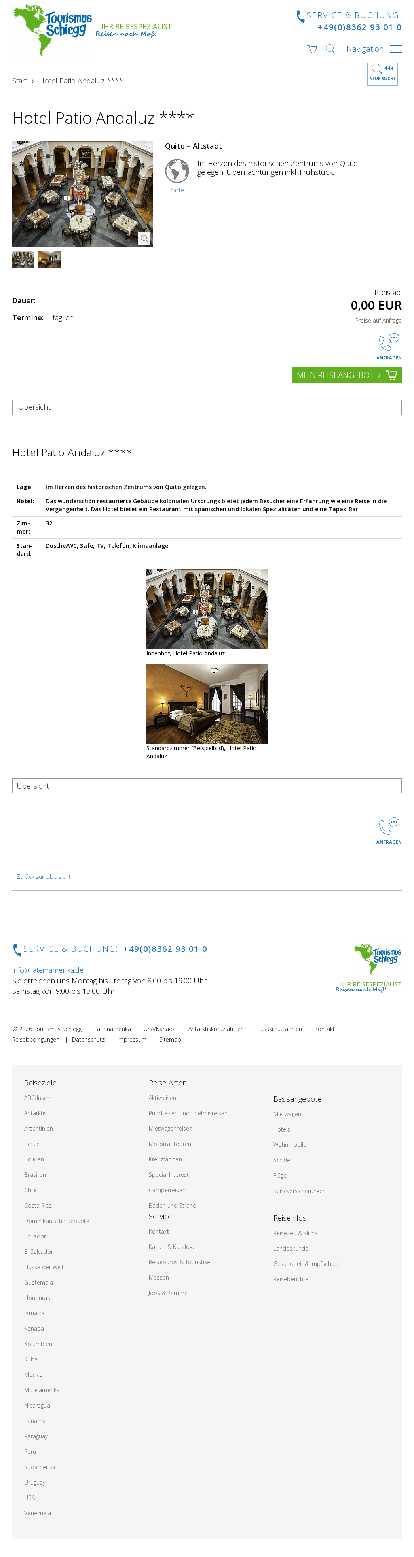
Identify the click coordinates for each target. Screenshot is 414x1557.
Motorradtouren (170, 1144)
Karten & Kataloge (172, 1247)
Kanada (34, 1328)
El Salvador (38, 1251)
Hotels (281, 1129)
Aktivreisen (162, 1098)
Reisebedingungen (35, 1039)
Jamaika (34, 1313)
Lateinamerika (112, 1029)
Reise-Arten (168, 1082)
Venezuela (37, 1513)
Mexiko (33, 1374)
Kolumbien (38, 1344)
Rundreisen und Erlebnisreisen (188, 1113)
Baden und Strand (172, 1205)
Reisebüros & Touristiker (180, 1262)
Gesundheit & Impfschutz (306, 1264)
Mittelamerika (42, 1390)
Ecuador (35, 1236)
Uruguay (34, 1482)
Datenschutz (88, 1039)
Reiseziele (40, 1082)
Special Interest (169, 1174)
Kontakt (325, 1029)
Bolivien (34, 1159)
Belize (32, 1144)
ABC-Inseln (38, 1098)
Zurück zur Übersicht (44, 877)
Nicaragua (37, 1405)
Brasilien (35, 1174)
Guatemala (38, 1282)
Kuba (31, 1359)
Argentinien (38, 1128)
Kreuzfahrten (165, 1159)
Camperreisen (167, 1190)
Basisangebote (297, 1099)
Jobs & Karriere (168, 1293)
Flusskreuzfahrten (279, 1029)
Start (19, 80)
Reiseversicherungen (299, 1191)
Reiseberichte (290, 1279)
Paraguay (36, 1436)
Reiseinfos (289, 1218)
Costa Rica (38, 1205)
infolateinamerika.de (48, 970)
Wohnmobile (289, 1145)
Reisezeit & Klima (295, 1233)
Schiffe (281, 1160)
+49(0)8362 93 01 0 (360, 26)
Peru (30, 1451)
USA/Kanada (160, 1029)
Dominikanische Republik (56, 1221)
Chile (30, 1190)
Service (160, 1216)
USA (29, 1498)
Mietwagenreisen (170, 1128)
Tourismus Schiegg (58, 1029)
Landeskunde (290, 1248)
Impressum (132, 1039)
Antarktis (35, 1113)
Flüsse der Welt (44, 1267)
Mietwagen (287, 1114)
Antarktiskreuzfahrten (216, 1029)
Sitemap (170, 1039)
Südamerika (39, 1467)
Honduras (37, 1298)
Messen (159, 1277)
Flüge (280, 1175)
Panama (35, 1421)
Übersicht (34, 407)
